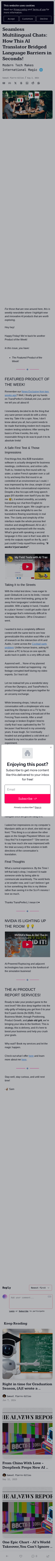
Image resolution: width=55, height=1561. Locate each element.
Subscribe (25, 798)
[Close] (51, 747)
